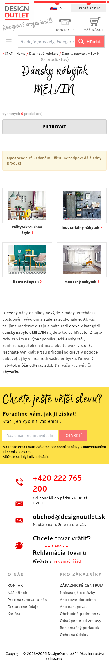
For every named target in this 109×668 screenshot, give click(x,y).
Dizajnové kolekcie (43, 54)
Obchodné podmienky (80, 614)
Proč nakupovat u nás (27, 600)
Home (21, 54)
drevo (74, 326)
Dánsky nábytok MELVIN (81, 54)
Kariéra (14, 614)
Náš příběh (17, 593)
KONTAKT (16, 585)
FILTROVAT (54, 126)
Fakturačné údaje (23, 607)
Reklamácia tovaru (59, 552)
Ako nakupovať (73, 607)
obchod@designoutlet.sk (65, 516)
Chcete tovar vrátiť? (62, 538)
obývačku (10, 372)
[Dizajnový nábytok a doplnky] (29, 17)
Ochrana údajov (74, 634)
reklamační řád (67, 561)
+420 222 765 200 (57, 484)
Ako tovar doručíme (78, 600)
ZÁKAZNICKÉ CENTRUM (81, 585)
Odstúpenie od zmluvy (80, 620)
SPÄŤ (9, 54)
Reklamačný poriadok (79, 627)
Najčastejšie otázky (77, 593)
